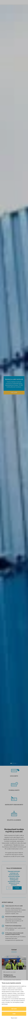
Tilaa (17, 888)
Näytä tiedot (14, 1018)
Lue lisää (14, 392)
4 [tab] (15, 763)
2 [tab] (12, 763)
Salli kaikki (14, 1008)
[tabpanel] (14, 385)
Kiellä (14, 1013)
